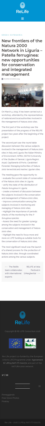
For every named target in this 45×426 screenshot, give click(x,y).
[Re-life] (22, 8)
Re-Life (8, 422)
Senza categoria (12, 35)
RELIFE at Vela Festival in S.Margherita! (32, 270)
